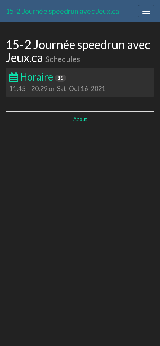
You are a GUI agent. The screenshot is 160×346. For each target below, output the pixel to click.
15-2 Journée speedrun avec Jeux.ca (62, 11)
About (80, 119)
